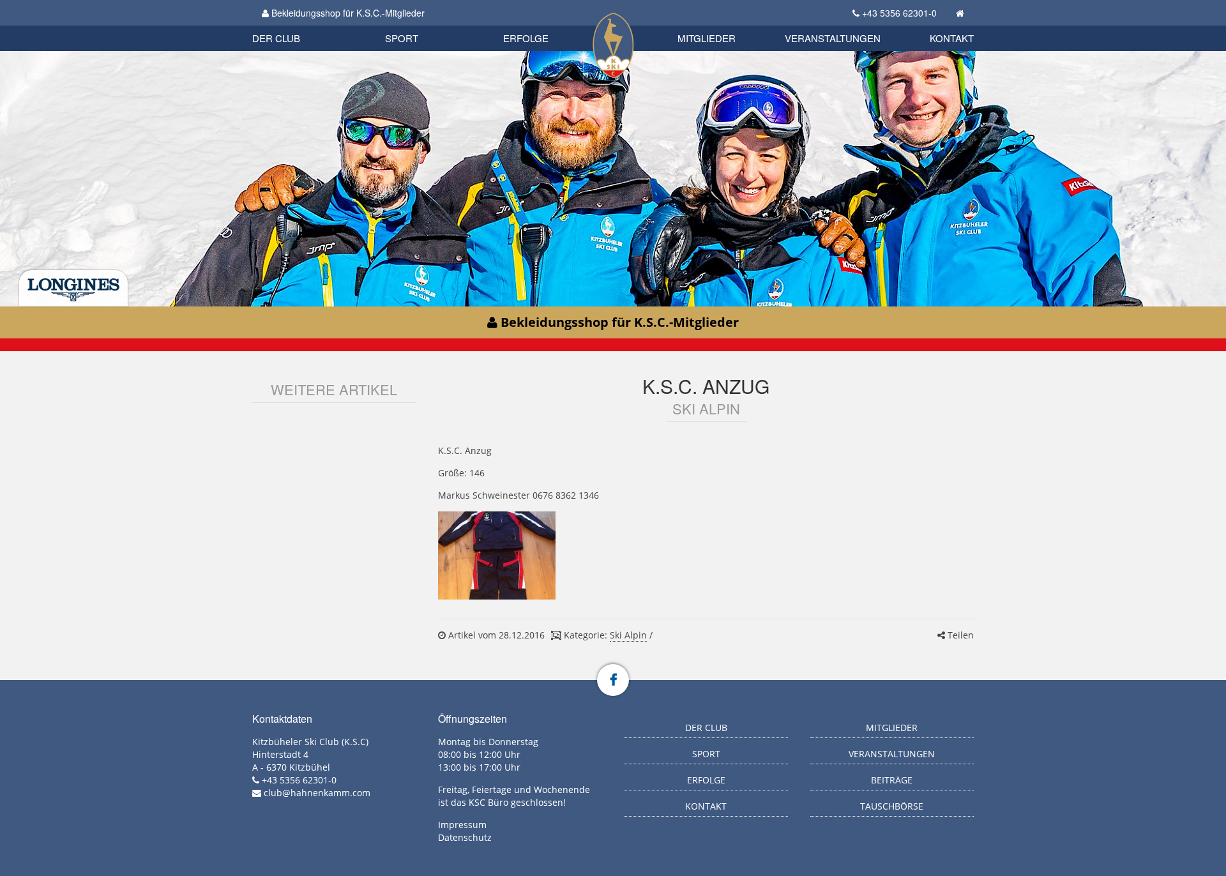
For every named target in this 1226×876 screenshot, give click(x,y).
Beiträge (891, 780)
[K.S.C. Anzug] (496, 555)
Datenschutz (465, 837)
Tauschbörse (891, 806)
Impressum (462, 825)
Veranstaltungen (833, 38)
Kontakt (952, 38)
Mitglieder (706, 38)
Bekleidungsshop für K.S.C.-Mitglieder (347, 12)
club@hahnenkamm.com (317, 793)
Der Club (276, 38)
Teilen (959, 635)
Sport (401, 38)
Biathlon (297, 24)
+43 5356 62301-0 (899, 12)
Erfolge (526, 38)
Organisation (289, 25)
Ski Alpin (628, 635)
